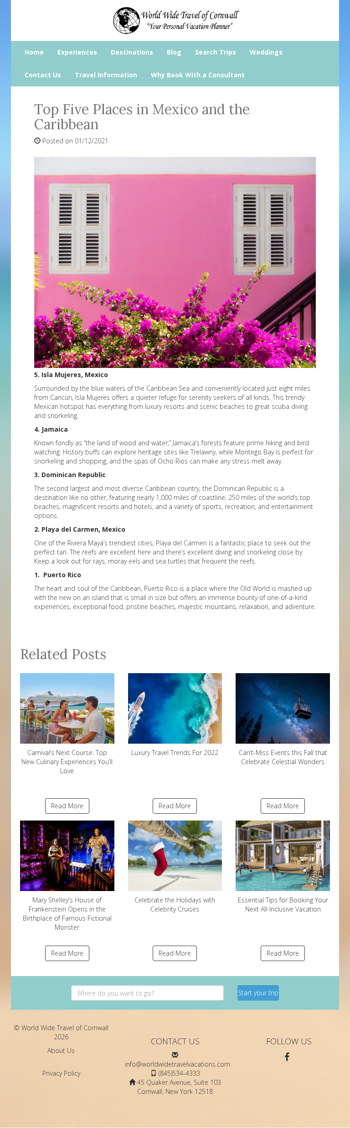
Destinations (132, 52)
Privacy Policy (61, 1073)
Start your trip (258, 992)
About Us (61, 1050)
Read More (67, 805)
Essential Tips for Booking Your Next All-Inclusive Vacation (283, 904)
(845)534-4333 (179, 1073)
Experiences (77, 52)
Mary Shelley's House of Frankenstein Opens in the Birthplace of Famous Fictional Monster (67, 914)
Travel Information (106, 74)
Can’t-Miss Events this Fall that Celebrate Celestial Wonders (283, 757)
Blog (174, 52)
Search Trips (215, 52)
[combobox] (147, 993)
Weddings (266, 52)
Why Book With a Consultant (198, 74)
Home (34, 52)
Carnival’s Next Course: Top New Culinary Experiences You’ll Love (67, 761)
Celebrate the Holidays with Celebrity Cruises (174, 904)
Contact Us (43, 74)
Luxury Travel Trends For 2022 (174, 752)
